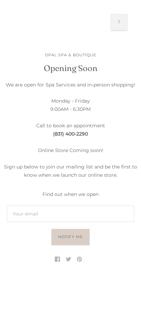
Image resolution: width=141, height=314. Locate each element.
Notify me (70, 236)
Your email (25, 205)
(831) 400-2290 (70, 134)
